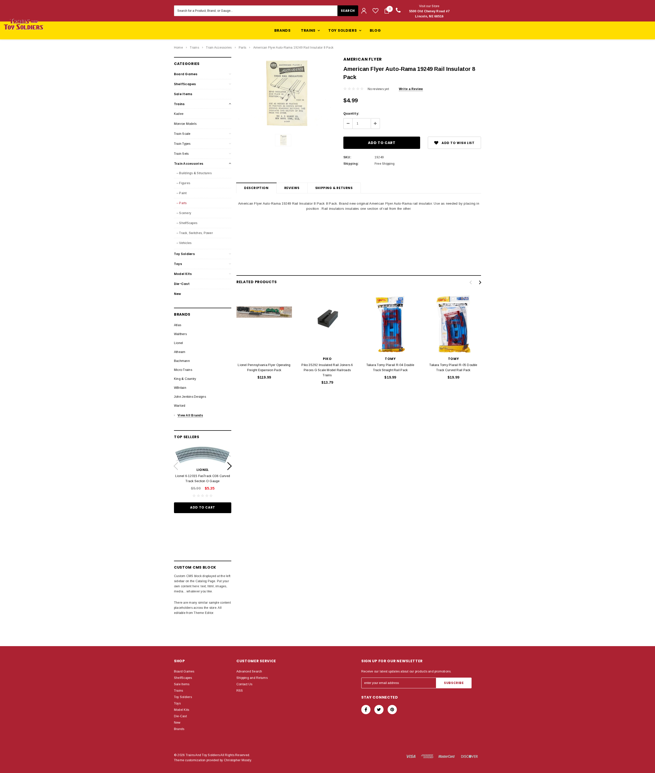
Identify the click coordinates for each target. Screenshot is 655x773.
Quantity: (351, 113)
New (177, 294)
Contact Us (244, 684)
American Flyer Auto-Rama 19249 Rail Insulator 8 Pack (293, 47)
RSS (239, 690)
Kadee (178, 114)
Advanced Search (249, 671)
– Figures (183, 183)
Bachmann (182, 361)
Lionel (178, 343)
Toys (178, 264)
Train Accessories (219, 47)
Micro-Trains (183, 370)
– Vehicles (184, 243)
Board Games (186, 74)
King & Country (185, 379)
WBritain (180, 388)
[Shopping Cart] (387, 11)
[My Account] (363, 11)
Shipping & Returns (334, 188)
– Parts (182, 203)
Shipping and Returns (252, 678)
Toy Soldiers (184, 254)
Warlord (179, 405)
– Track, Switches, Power (195, 233)
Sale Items (183, 94)
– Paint (182, 193)
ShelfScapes (185, 84)
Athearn (179, 352)
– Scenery (184, 213)
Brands (282, 30)
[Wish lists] (375, 11)
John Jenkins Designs (190, 397)
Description (256, 188)
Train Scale (182, 134)
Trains (194, 47)
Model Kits (183, 274)
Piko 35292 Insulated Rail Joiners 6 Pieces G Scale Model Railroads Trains (327, 370)
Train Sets (181, 154)
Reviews (292, 188)
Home (178, 47)
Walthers (180, 334)
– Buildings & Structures (194, 173)
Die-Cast (182, 284)
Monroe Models (185, 124)
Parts (242, 47)
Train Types (182, 144)
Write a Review (411, 89)
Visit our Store (429, 11)
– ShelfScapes (187, 223)
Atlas (177, 325)
